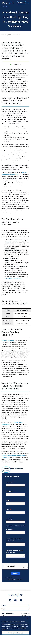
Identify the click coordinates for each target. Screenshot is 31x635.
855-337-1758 (25, 616)
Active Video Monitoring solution (13, 455)
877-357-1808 (25, 613)
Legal (3, 609)
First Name (9, 482)
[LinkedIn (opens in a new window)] (10, 600)
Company (9, 519)
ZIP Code (9, 529)
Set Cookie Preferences (15, 633)
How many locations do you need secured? (14, 551)
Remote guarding (8, 340)
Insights (5, 6)
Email (7, 509)
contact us (5, 457)
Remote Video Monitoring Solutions (12, 469)
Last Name (9, 491)
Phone (8, 500)
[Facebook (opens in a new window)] (21, 600)
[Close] (27, 618)
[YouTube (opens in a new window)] (15, 600)
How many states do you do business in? (14, 539)
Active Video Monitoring (12, 279)
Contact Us (21, 2)
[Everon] (7, 3)
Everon (4, 605)
